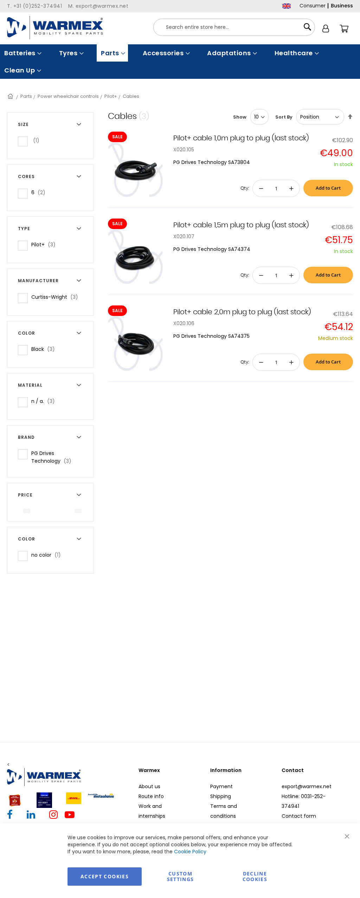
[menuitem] (22, 53)
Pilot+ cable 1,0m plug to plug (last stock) (241, 138)
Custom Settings (180, 876)
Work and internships (152, 811)
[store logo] (55, 27)
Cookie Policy (190, 851)
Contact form (299, 816)
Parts (26, 96)
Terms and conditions (223, 811)
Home (11, 96)
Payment (221, 786)
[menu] (180, 61)
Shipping (220, 796)
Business (342, 5)
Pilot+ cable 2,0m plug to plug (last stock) (242, 312)
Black (45, 349)
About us (149, 786)
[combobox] (234, 27)
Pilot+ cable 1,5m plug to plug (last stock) (241, 225)
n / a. (45, 401)
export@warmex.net (307, 786)
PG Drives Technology (57, 457)
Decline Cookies (255, 876)
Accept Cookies (105, 876)
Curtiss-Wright (56, 297)
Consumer (313, 5)
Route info (151, 796)
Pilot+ (110, 96)
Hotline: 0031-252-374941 (304, 801)
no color (48, 554)
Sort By (283, 117)
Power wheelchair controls (68, 96)
